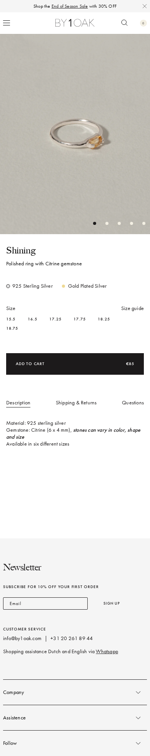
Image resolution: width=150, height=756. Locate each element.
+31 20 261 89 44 (71, 638)
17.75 (79, 319)
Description (18, 402)
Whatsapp (107, 651)
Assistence (14, 717)
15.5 (10, 319)
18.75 (12, 328)
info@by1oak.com (22, 638)
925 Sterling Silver (32, 286)
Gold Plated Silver (87, 286)
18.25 (104, 319)
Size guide (132, 308)
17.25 (55, 319)
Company (13, 692)
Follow (10, 743)
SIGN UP (111, 603)
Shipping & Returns (76, 402)
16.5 (32, 319)
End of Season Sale (70, 6)
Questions (133, 402)
